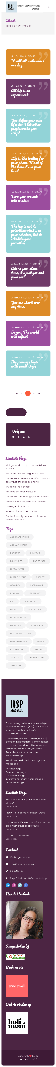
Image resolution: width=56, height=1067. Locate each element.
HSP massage (13, 768)
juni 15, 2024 (18, 115)
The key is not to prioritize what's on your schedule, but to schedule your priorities (26, 234)
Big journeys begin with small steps (25, 364)
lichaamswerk (18, 617)
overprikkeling (18, 641)
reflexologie (17, 649)
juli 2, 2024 (17, 86)
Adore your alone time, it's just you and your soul (27, 272)
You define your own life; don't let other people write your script (26, 126)
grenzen (40, 577)
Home (8, 26)
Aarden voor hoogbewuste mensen (26, 501)
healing (14, 593)
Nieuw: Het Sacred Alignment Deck (25, 473)
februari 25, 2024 (21, 153)
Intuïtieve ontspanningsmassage (24, 778)
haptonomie (36, 585)
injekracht (30, 601)
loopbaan (15, 625)
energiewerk (17, 569)
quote (40, 641)
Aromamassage (15, 782)
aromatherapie (18, 545)
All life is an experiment (20, 92)
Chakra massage (15, 775)
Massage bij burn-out (18, 506)
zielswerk (16, 665)
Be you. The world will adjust (25, 334)
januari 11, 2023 (20, 264)
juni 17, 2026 (12, 806)
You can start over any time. (25, 304)
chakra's (35, 553)
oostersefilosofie (20, 633)
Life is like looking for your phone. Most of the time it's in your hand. (27, 164)
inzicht (14, 609)
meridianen (37, 625)
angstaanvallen (19, 537)
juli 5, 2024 (17, 56)
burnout (15, 553)
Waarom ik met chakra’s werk (22, 511)
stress (39, 649)
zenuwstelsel (36, 657)
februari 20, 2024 (21, 221)
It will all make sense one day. (27, 63)
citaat (32, 56)
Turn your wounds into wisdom (24, 198)
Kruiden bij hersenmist (18, 486)
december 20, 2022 (21, 298)
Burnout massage (16, 772)
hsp (12, 601)
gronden (15, 585)
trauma (14, 657)
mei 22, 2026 (11, 839)
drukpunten (16, 561)
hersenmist (35, 593)
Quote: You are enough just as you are (27, 496)
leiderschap (35, 609)
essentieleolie (18, 577)
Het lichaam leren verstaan (21, 491)
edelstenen (39, 561)
